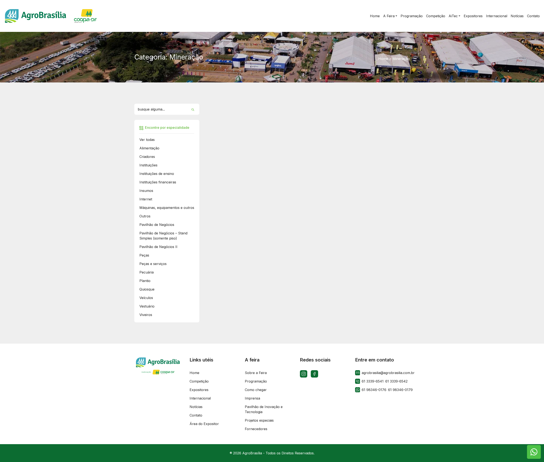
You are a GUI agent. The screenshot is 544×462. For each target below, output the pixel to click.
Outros (144, 216)
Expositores (199, 390)
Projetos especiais (259, 420)
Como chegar (256, 390)
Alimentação (149, 148)
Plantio (144, 281)
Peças (144, 255)
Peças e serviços (153, 264)
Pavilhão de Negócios (156, 224)
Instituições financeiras (157, 182)
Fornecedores (256, 429)
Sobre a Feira (256, 373)
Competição (199, 381)
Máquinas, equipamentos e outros (166, 207)
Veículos (146, 298)
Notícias (196, 407)
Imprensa (252, 398)
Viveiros (145, 315)
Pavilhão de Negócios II (158, 247)
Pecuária (146, 272)
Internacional (200, 398)
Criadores (147, 156)
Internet (145, 199)
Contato (196, 415)
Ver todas (147, 139)
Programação (256, 381)
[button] (390, 16)
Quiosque (146, 289)
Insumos (146, 190)
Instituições (148, 165)
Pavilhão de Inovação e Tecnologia (264, 409)
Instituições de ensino (156, 173)
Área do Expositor (204, 424)
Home (383, 59)
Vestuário (146, 306)
